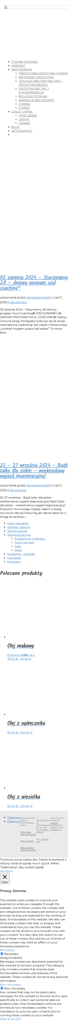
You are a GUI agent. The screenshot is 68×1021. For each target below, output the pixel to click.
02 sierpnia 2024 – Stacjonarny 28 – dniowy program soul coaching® (34, 282)
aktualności (18, 302)
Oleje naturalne (17, 523)
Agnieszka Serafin (39, 297)
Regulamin (27, 841)
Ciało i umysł (22, 111)
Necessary (11, 954)
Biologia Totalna (33, 96)
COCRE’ (54, 823)
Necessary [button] (7, 950)
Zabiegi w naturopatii (36, 100)
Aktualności (21, 131)
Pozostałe (14, 558)
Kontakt (18, 65)
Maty (18, 546)
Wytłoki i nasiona (18, 527)
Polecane (13, 561)
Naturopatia (21, 69)
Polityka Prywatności (28, 833)
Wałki (18, 550)
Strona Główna (24, 62)
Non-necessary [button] (10, 984)
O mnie (24, 108)
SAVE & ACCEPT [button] (10, 1019)
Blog (15, 127)
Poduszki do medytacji (30, 538)
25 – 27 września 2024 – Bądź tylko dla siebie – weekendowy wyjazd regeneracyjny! (34, 470)
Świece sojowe (17, 531)
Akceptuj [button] (6, 871)
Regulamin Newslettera (28, 848)
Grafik (24, 119)
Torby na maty (24, 542)
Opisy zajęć (28, 115)
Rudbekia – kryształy (21, 554)
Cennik (24, 104)
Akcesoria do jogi (18, 535)
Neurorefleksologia (36, 77)
